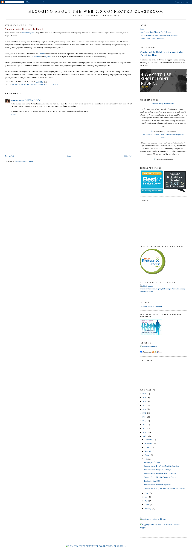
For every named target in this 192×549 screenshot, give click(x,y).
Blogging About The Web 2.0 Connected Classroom (96, 11)
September (149, 451)
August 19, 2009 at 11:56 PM (29, 100)
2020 (144, 393)
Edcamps (167, 288)
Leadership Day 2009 (152, 481)
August (148, 455)
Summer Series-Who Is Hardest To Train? (160, 473)
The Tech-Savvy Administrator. (163, 103)
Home (69, 156)
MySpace (47, 56)
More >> (149, 291)
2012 (144, 424)
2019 (144, 397)
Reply (13, 114)
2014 (144, 417)
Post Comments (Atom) (24, 161)
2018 (144, 401)
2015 (144, 413)
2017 (144, 405)
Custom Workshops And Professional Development (159, 35)
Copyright (160, 288)
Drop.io (42, 53)
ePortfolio (143, 288)
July (146, 459)
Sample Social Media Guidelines (152, 38)
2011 (144, 428)
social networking (21, 84)
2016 (144, 409)
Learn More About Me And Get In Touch (155, 32)
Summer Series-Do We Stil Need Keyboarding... (162, 466)
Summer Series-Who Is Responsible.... (158, 484)
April (147, 501)
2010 (144, 432)
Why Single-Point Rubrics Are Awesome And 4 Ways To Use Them (161, 53)
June (147, 493)
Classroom (151, 288)
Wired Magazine (28, 32)
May (147, 497)
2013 (144, 420)
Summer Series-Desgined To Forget (24, 29)
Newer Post (9, 156)
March (147, 504)
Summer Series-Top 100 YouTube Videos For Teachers (164, 488)
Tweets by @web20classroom (151, 306)
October (148, 447)
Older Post (128, 156)
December (149, 439)
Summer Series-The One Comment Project (160, 477)
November (149, 443)
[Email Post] (45, 82)
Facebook (37, 56)
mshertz (14, 100)
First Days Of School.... (153, 462)
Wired (55, 84)
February (148, 508)
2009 (144, 436)
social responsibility (41, 84)
